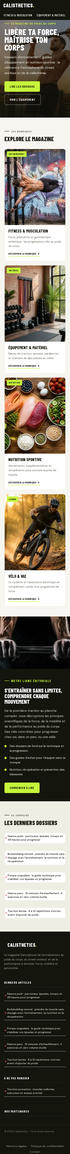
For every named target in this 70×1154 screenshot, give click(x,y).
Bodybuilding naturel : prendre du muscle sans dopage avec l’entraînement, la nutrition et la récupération (36, 857)
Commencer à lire (22, 787)
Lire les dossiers (22, 86)
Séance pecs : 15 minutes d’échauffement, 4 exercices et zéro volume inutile (35, 895)
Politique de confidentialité (47, 1146)
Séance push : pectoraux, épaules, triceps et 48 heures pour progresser (35, 838)
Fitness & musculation (18, 15)
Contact (35, 1151)
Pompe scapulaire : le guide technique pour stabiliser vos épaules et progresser (34, 877)
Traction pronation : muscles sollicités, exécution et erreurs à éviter (31, 1091)
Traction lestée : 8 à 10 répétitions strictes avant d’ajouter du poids (34, 912)
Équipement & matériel (51, 15)
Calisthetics (18, 5)
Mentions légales (16, 1146)
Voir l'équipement (22, 99)
